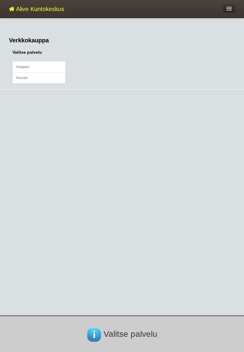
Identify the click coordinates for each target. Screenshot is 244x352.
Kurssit (21, 78)
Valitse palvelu (27, 52)
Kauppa (22, 67)
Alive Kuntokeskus (39, 9)
